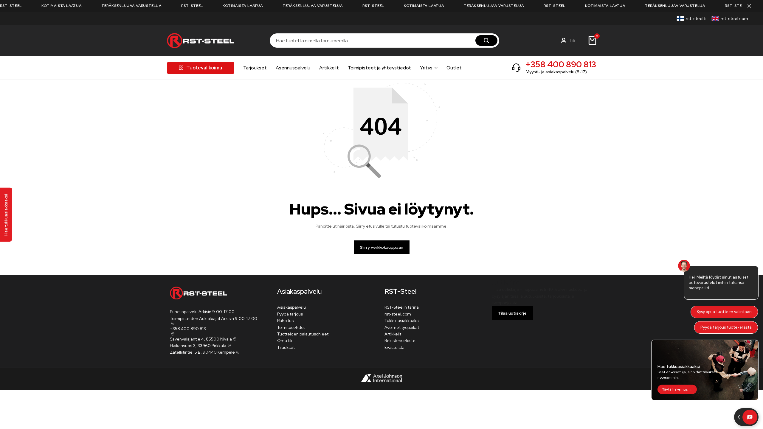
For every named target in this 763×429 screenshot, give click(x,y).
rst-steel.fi (696, 18)
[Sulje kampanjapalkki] (752, 6)
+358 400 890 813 (561, 64)
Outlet (454, 68)
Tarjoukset (255, 68)
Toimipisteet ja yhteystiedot (379, 68)
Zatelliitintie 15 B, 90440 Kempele (202, 352)
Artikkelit (329, 68)
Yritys (426, 68)
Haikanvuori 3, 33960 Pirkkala (198, 345)
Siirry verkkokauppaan (381, 247)
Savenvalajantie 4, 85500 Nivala (201, 339)
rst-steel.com (734, 18)
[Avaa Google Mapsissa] (172, 323)
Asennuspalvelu (293, 68)
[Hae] (486, 40)
